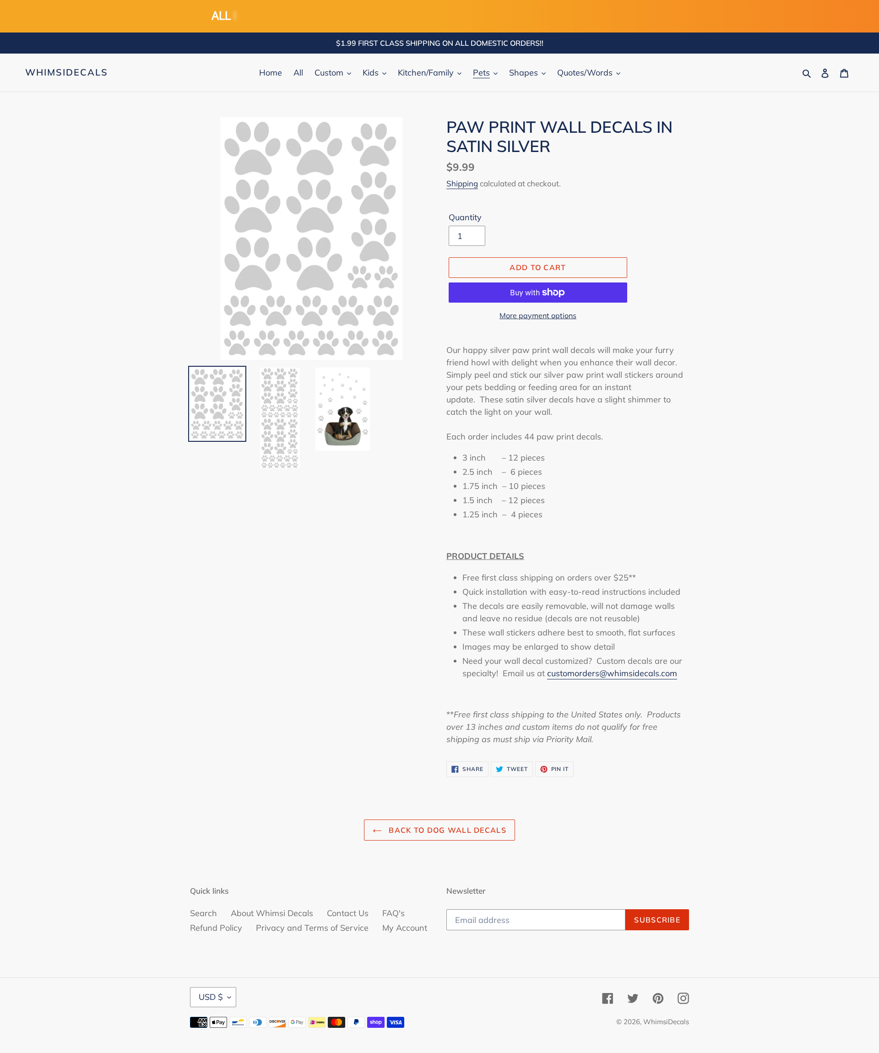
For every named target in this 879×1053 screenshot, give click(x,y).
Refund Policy (216, 928)
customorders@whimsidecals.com (612, 673)
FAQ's (393, 913)
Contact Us (348, 913)
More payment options (537, 315)
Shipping (462, 183)
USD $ (211, 997)
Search (203, 913)
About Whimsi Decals (272, 913)
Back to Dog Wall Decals (446, 830)
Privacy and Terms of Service (312, 928)
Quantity (465, 217)
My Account (404, 928)
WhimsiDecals (66, 72)
